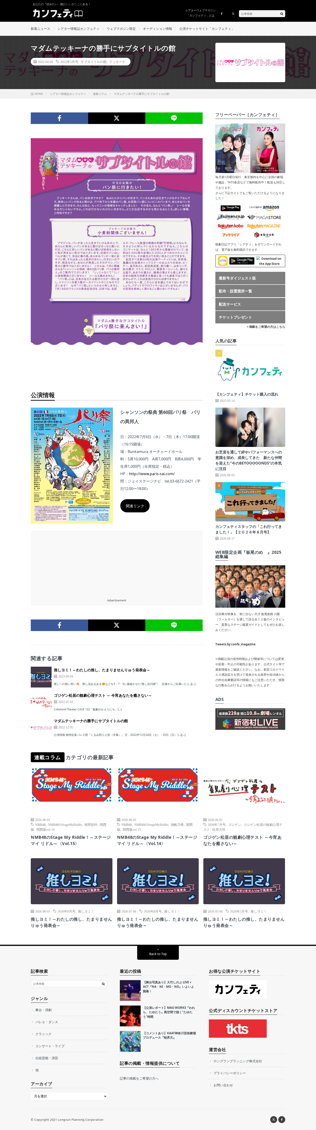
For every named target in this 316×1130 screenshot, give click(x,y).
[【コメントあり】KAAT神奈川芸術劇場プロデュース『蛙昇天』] (130, 1041)
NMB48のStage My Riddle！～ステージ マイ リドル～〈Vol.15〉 (71, 840)
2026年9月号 (66, 911)
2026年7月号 (217, 824)
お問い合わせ (223, 1085)
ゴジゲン (234, 824)
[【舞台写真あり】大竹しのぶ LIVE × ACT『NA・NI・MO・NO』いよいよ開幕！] (130, 990)
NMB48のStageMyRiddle (65, 824)
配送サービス (230, 304)
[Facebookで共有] (59, 118)
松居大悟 (218, 829)
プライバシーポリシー (230, 1073)
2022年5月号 (69, 61)
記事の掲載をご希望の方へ (139, 1078)
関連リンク (135, 505)
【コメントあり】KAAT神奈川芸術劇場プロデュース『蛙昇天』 (169, 1035)
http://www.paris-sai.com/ (152, 473)
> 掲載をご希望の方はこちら (266, 327)
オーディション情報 (157, 28)
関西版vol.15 (132, 829)
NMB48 (40, 824)
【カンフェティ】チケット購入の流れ (246, 394)
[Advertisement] (116, 563)
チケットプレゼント (235, 317)
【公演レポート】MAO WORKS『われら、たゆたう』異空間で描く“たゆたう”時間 (169, 1012)
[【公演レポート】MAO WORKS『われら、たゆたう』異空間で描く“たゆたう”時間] (130, 1016)
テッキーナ (117, 61)
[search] (281, 13)
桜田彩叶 (90, 824)
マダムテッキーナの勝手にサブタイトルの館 (91, 720)
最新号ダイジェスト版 (237, 278)
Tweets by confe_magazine (235, 644)
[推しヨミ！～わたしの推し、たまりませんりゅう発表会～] (41, 677)
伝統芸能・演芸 (46, 1058)
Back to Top (158, 954)
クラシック (43, 1034)
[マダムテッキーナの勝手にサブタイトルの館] (41, 728)
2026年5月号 (239, 911)
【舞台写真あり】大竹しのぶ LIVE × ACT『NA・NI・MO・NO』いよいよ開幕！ (168, 986)
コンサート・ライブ (50, 1046)
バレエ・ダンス (46, 1022)
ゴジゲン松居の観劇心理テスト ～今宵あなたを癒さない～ (242, 840)
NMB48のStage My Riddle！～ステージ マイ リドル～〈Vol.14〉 (157, 840)
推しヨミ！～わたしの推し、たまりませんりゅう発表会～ (102, 669)
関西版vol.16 (46, 829)
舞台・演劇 (43, 1010)
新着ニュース (40, 28)
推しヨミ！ (86, 911)
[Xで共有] (117, 118)
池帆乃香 (177, 824)
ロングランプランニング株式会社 (238, 1061)
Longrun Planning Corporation (81, 1120)
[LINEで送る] (174, 118)
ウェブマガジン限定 (121, 28)
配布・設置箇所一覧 (235, 291)
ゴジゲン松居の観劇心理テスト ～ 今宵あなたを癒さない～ (103, 695)
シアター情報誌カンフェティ (78, 28)
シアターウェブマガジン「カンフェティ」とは (200, 12)
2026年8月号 (153, 911)
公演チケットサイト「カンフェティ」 (206, 28)
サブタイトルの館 (94, 61)
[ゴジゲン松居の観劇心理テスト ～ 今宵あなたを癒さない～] (41, 702)
